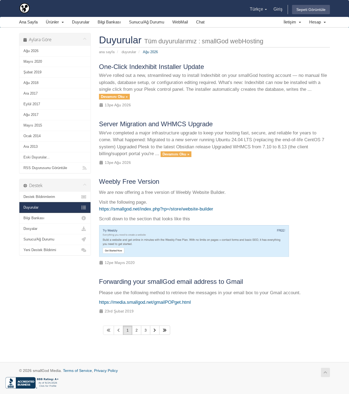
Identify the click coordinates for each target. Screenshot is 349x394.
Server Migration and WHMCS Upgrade (156, 124)
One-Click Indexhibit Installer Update (151, 66)
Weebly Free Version (129, 181)
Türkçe (257, 9)
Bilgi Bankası (109, 22)
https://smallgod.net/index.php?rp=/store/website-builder (156, 209)
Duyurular (80, 22)
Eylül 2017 (31, 104)
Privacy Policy (106, 370)
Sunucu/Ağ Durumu (146, 22)
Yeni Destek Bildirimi (39, 250)
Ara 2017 (30, 93)
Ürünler (53, 22)
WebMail (180, 22)
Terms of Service (77, 370)
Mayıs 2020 (32, 61)
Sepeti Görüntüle (311, 9)
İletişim (291, 22)
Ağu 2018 (30, 83)
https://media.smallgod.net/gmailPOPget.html (145, 302)
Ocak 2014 (32, 136)
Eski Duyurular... (36, 157)
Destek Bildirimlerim (39, 197)
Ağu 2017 (30, 115)
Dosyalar (30, 229)
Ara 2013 (30, 147)
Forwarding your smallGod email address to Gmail (171, 281)
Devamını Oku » (114, 97)
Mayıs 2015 (32, 125)
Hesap (316, 22)
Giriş (277, 9)
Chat (200, 22)
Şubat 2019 (32, 72)
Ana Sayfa (28, 22)
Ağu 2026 (30, 51)
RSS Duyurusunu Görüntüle (45, 168)
